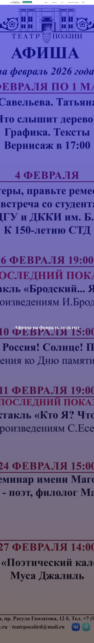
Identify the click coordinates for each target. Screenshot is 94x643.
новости (47, 322)
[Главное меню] (83, 2)
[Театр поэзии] (15, 2)
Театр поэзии (27, 2)
